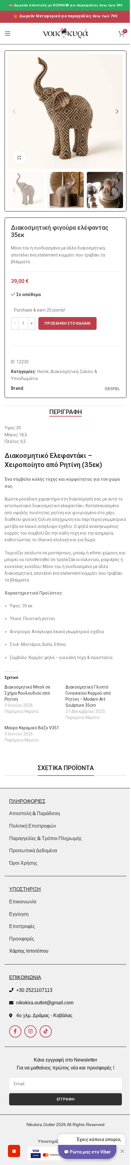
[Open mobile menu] (8, 33)
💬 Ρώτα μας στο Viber (87, 1151)
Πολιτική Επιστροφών (32, 826)
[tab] (65, 412)
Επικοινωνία (22, 901)
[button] (14, 111)
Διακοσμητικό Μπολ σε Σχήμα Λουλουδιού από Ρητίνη (27, 693)
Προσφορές (21, 938)
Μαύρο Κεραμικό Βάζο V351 (32, 727)
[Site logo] (65, 33)
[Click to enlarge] (19, 157)
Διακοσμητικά (64, 371)
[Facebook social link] (15, 1031)
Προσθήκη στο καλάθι (67, 323)
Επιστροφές (22, 926)
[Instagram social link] (30, 1031)
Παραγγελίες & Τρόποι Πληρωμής (45, 838)
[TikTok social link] (46, 1031)
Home (43, 371)
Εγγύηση (19, 914)
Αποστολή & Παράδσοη (34, 813)
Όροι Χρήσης (23, 863)
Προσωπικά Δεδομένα (33, 850)
